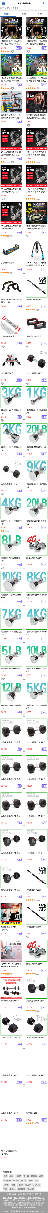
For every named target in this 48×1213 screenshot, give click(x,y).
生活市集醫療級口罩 (37, 1200)
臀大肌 (24, 1180)
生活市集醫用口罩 (9, 1203)
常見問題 (30, 1194)
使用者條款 (22, 1194)
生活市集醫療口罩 (20, 1198)
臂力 (13, 1185)
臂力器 (26, 1176)
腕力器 (16, 1180)
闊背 (37, 1180)
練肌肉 (12, 1189)
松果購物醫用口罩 (21, 1205)
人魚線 (20, 1185)
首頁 (2, 8)
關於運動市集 (11, 1194)
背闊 (41, 1176)
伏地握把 (7, 1180)
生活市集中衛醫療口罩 (36, 1198)
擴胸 (11, 1176)
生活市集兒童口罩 (22, 1200)
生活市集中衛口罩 (8, 1200)
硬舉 (31, 1180)
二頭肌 (18, 1176)
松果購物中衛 (31, 1207)
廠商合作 (38, 1194)
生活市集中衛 (39, 1203)
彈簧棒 (28, 1185)
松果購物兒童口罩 (18, 1207)
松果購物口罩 (9, 1205)
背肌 (5, 1176)
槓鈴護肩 (21, 1189)
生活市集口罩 (7, 1198)
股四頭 (34, 1176)
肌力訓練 (31, 1189)
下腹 (5, 1189)
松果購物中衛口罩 (35, 1205)
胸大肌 (6, 1185)
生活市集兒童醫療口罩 (25, 1203)
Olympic (36, 1185)
